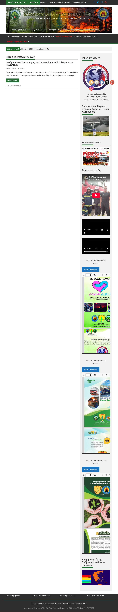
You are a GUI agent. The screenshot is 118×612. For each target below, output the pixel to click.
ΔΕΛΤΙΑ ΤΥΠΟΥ (27, 36)
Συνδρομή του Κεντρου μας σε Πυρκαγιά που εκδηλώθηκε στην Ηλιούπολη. (39, 63)
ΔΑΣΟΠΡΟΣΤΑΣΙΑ (47, 36)
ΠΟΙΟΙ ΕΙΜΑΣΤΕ (13, 36)
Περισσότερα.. (12, 80)
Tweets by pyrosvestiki (41, 596)
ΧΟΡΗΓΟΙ (77, 36)
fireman (21, 68)
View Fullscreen (90, 270)
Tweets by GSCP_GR (67, 596)
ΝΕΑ (36, 36)
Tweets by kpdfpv (13, 596)
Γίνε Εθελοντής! (90, 36)
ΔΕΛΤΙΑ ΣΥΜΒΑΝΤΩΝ (14, 86)
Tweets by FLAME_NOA (95, 596)
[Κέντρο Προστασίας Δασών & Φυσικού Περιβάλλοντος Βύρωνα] (59, 32)
